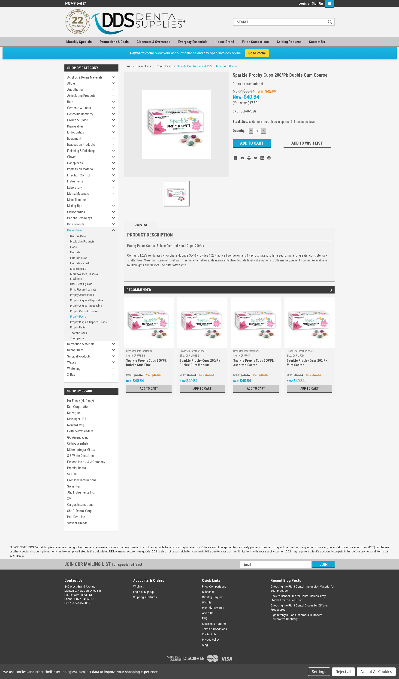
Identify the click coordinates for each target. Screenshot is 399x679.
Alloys (71, 83)
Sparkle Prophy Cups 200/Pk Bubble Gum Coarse (207, 66)
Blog (205, 645)
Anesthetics (75, 90)
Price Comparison (255, 42)
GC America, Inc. (78, 437)
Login (303, 3)
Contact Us (317, 42)
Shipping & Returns (145, 597)
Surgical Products (79, 356)
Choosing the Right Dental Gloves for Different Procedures (300, 607)
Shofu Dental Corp (79, 511)
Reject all (343, 671)
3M (69, 499)
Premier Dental (77, 468)
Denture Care (78, 236)
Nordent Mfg (75, 425)
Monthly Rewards (213, 607)
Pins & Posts (76, 224)
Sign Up (317, 3)
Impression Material (80, 169)
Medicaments (78, 268)
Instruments (75, 181)
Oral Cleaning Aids (81, 284)
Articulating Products (81, 96)
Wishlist (138, 586)
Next (332, 290)
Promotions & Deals (114, 42)
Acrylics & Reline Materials (85, 77)
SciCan (72, 474)
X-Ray (71, 375)
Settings (319, 671)
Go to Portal (257, 53)
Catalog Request (289, 42)
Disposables (75, 126)
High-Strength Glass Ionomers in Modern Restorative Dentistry (296, 617)
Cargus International (80, 505)
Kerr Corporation (78, 407)
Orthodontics (76, 212)
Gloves (71, 157)
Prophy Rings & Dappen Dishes (88, 322)
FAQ (204, 618)
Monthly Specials (79, 42)
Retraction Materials (80, 344)
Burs (70, 102)
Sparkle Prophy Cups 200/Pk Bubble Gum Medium (200, 363)
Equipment (74, 138)
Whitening (73, 369)
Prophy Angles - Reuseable (86, 305)
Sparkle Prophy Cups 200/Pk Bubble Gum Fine (146, 363)
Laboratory (74, 187)
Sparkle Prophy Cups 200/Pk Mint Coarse (307, 363)
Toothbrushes (78, 333)
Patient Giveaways (79, 218)
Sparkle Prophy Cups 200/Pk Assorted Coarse (253, 363)
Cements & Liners (79, 108)
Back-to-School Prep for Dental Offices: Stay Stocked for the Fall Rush (298, 598)
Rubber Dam (75, 350)
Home (127, 66)
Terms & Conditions (214, 629)
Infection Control (78, 175)
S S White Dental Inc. (80, 456)
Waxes (71, 362)
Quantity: (239, 131)
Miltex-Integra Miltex (81, 450)
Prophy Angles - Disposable (86, 300)
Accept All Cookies (376, 671)
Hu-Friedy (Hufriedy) (80, 401)
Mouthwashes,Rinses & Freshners (84, 276)
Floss (73, 247)
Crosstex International (82, 480)
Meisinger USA (77, 419)
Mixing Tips (74, 206)
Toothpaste (77, 338)
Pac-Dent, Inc (76, 517)
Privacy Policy (211, 639)
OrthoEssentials (78, 443)
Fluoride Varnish (80, 263)
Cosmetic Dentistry (80, 114)
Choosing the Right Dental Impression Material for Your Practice (302, 588)
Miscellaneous (77, 200)
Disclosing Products (82, 241)
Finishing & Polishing (81, 151)
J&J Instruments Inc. (81, 492)
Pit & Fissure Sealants (83, 289)
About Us (208, 613)
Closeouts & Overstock (153, 42)
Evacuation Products (81, 144)
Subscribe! (208, 592)
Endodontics (75, 132)
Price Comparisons (214, 586)
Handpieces (75, 163)
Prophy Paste (78, 316)
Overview (141, 225)
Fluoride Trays (78, 258)
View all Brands (77, 523)
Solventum (74, 486)
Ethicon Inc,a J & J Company (86, 462)
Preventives (75, 230)
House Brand (224, 42)
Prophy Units (77, 327)
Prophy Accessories (82, 295)
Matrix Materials (78, 193)
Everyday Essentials (192, 42)
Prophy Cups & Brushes (84, 311)
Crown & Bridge (77, 120)
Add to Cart (149, 388)
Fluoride (75, 252)
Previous (327, 290)
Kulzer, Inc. (74, 413)
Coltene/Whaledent (80, 431)
